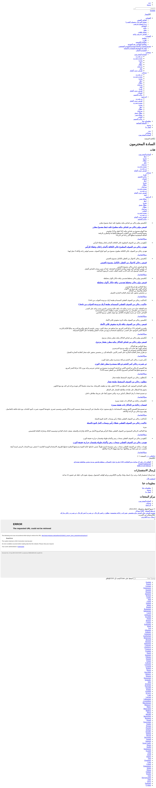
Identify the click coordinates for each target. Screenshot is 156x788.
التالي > (150, 456)
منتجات (148, 52)
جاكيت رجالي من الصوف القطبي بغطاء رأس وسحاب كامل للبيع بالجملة (117, 423)
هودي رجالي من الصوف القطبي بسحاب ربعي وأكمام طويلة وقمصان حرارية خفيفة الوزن (110, 442)
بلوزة (140, 89)
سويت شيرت (137, 58)
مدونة (149, 5)
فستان (140, 93)
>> (147, 456)
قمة (141, 87)
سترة (140, 60)
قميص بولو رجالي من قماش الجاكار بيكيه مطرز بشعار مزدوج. (121, 342)
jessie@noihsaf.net (144, 464)
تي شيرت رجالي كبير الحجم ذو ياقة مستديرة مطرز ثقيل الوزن (121, 364)
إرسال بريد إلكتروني (148, 517)
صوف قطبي (142, 32)
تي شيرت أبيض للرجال (85, 513)
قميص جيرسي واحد (140, 34)
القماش (148, 18)
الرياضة (144, 97)
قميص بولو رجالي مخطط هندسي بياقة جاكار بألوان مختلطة (122, 282)
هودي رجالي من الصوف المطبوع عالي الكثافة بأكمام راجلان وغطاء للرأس (116, 247)
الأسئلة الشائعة (141, 123)
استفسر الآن (150, 479)
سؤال (145, 239)
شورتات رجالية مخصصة (118, 513)
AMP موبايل (139, 511)
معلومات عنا (146, 121)
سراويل (139, 66)
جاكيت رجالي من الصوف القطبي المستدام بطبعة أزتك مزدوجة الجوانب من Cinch (112, 304)
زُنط (141, 62)
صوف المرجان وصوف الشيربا (136, 22)
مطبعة (144, 38)
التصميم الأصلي (141, 50)
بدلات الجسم (138, 95)
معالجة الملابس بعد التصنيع (137, 44)
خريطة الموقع (150, 511)
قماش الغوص (142, 20)
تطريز (145, 40)
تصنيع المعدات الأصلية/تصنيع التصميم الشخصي (134, 46)
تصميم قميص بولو (149, 513)
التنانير (140, 117)
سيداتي (144, 73)
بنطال (140, 64)
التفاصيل (140, 239)
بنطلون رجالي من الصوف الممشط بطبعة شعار (127, 382)
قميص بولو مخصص (135, 513)
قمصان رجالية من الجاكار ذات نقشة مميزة (129, 405)
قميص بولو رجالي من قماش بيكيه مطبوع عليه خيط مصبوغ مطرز (120, 227)
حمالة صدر (138, 115)
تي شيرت (139, 56)
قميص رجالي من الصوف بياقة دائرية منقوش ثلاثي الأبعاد (123, 324)
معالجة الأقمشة (141, 42)
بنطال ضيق (138, 113)
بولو (141, 68)
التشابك (144, 26)
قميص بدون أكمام (136, 71)
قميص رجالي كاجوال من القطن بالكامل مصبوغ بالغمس (123, 262)
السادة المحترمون (140, 54)
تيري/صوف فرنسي (140, 24)
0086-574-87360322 (144, 466)
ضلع (145, 30)
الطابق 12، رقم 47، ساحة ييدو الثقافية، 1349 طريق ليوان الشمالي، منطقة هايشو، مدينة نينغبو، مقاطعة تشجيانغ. (112, 462)
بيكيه (145, 28)
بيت (149, 3)
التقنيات (148, 36)
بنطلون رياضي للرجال (102, 513)
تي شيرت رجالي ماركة (69, 513)
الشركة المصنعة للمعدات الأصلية (135, 48)
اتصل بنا (148, 127)
